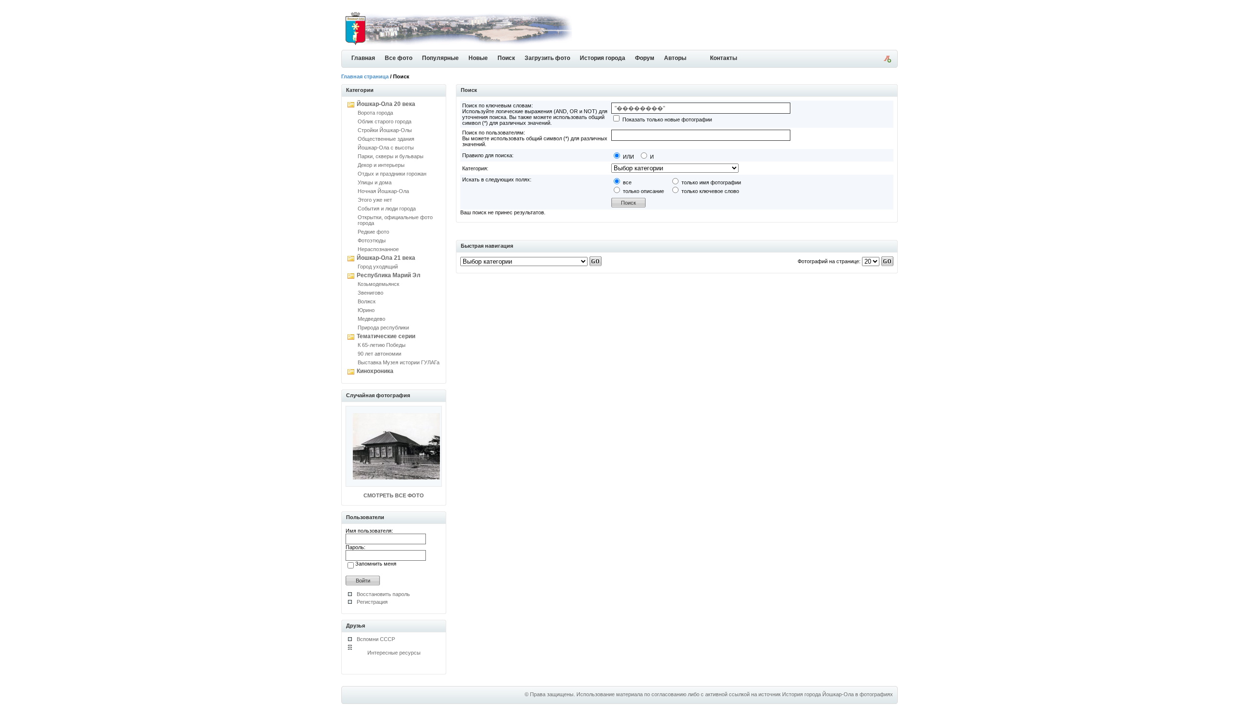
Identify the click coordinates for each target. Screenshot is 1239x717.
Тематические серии (386, 336)
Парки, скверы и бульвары (390, 156)
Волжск (367, 301)
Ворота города (375, 113)
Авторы (675, 58)
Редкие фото (373, 232)
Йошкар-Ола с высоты (386, 147)
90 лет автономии (379, 354)
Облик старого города (384, 121)
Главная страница (365, 76)
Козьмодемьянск (378, 284)
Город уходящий (378, 266)
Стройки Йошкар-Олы (385, 130)
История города (602, 58)
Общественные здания (386, 139)
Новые (478, 58)
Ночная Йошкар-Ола (383, 191)
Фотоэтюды (372, 240)
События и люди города (387, 208)
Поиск (506, 58)
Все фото (398, 58)
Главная (363, 58)
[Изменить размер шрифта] (887, 60)
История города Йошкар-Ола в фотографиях (837, 694)
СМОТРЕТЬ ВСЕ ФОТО (393, 495)
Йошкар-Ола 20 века (386, 104)
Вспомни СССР (376, 639)
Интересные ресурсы (394, 653)
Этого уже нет (375, 200)
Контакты (723, 58)
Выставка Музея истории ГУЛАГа (398, 362)
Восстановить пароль (383, 594)
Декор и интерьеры (381, 165)
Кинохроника (375, 371)
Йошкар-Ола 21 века (386, 257)
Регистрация (372, 602)
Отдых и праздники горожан (392, 174)
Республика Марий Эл (389, 275)
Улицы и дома (375, 182)
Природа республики (383, 327)
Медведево (371, 319)
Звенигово (370, 293)
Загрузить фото (547, 58)
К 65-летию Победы (382, 345)
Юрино (366, 310)
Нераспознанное (378, 249)
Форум (644, 58)
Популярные (440, 58)
